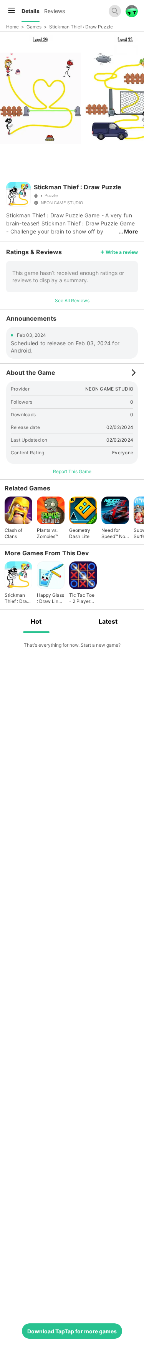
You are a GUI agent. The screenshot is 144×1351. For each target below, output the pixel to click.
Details (31, 11)
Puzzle (51, 195)
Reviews (54, 11)
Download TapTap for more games (72, 1331)
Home (12, 27)
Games (33, 27)
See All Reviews (72, 300)
